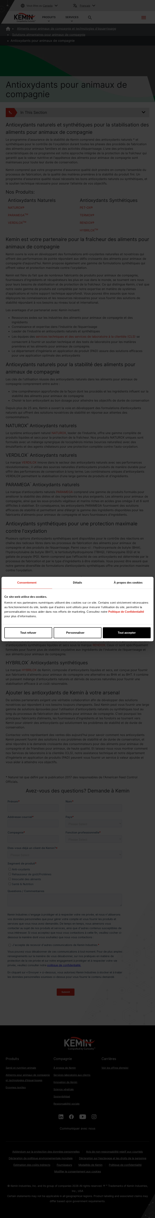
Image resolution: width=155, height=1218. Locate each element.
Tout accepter (127, 632)
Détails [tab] (77, 582)
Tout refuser (28, 632)
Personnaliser (75, 632)
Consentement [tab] (26, 582)
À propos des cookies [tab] (128, 582)
